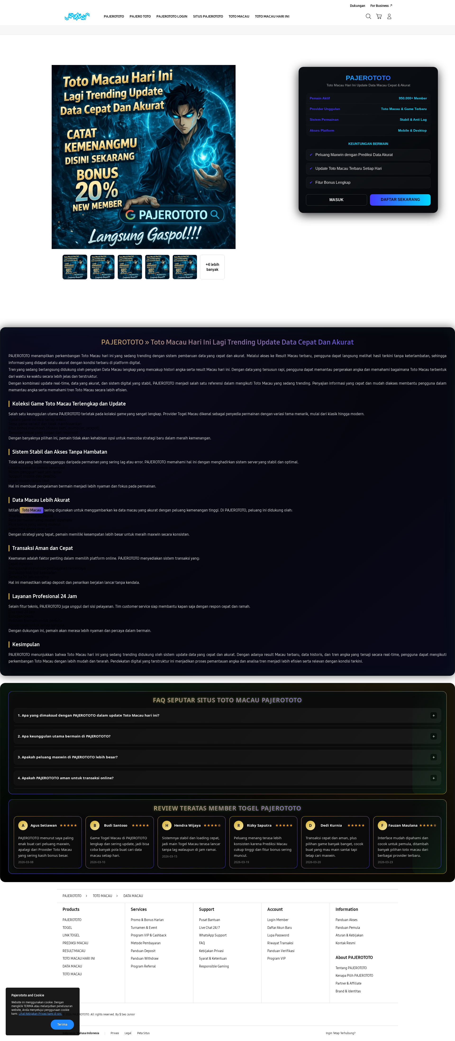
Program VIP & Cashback (148, 935)
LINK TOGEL (71, 935)
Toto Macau (31, 510)
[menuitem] (114, 16)
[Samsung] (77, 16)
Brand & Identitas (348, 991)
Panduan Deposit (143, 951)
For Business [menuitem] (379, 6)
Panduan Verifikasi (281, 951)
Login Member (277, 920)
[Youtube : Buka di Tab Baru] (389, 1033)
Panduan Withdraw (145, 959)
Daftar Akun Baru (279, 928)
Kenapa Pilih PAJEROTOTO (354, 976)
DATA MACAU (72, 966)
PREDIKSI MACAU (75, 943)
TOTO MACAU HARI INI (79, 959)
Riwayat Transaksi (280, 943)
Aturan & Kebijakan (349, 935)
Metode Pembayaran (146, 943)
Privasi (115, 1033)
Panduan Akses (346, 920)
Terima (62, 1025)
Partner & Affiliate (348, 983)
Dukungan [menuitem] (357, 6)
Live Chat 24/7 (209, 928)
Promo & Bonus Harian (147, 920)
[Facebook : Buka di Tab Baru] (362, 1033)
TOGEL (67, 928)
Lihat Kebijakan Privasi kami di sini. (40, 1013)
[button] (379, 16)
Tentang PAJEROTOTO (351, 968)
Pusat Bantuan (209, 920)
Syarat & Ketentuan (213, 959)
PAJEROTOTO (72, 920)
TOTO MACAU (72, 974)
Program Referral (143, 966)
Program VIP (276, 959)
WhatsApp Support (213, 935)
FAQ (202, 943)
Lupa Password (278, 935)
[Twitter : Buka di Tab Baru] (371, 1033)
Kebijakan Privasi (211, 951)
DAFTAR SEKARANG (400, 200)
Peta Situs (143, 1033)
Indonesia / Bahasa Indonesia (81, 1033)
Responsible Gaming (214, 966)
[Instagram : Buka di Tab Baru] (380, 1033)
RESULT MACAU (74, 951)
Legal (128, 1033)
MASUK (336, 200)
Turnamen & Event (144, 928)
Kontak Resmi (345, 943)
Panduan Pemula (348, 928)
